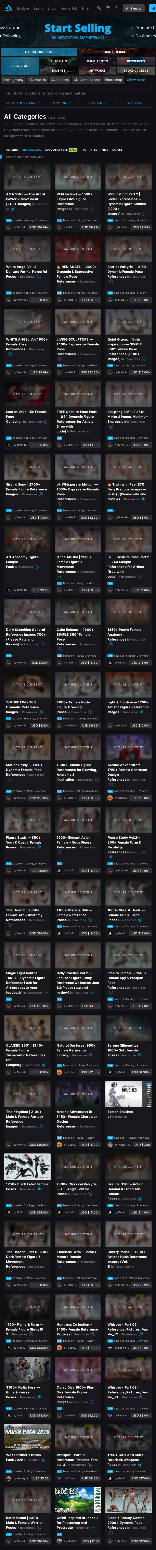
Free (105, 149)
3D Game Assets (87, 80)
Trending (11, 149)
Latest (117, 149)
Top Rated (90, 149)
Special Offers (60, 149)
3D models (37, 80)
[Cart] (108, 8)
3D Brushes (60, 80)
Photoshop (113, 80)
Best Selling (31, 149)
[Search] (99, 8)
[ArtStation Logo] (8, 8)
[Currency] (117, 8)
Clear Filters (134, 103)
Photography (13, 80)
